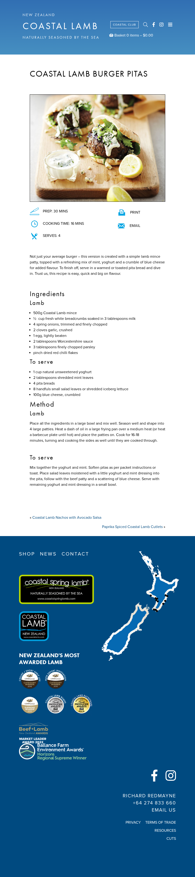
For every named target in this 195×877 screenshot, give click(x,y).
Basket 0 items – (133, 35)
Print (135, 212)
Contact (75, 554)
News (48, 554)
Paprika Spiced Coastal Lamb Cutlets (132, 526)
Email (135, 225)
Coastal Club (124, 24)
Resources (165, 830)
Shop (27, 554)
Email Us (164, 810)
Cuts (171, 838)
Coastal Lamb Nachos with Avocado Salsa (66, 517)
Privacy (133, 822)
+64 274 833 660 (154, 803)
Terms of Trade (160, 822)
